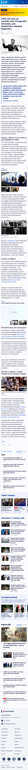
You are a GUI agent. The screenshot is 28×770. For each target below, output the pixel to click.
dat (2, 31)
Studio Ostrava (18, 738)
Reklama (17, 732)
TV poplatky (4, 735)
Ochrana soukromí (10, 767)
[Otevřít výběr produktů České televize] (26, 2)
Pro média (17, 729)
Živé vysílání (4, 732)
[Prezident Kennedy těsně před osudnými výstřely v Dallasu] (14, 384)
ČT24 (9, 445)
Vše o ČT (3, 754)
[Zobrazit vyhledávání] (23, 2)
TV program (4, 729)
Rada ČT (17, 741)
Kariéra (17, 744)
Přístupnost (19, 767)
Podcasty (3, 741)
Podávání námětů (19, 747)
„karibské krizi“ (11, 241)
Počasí (3, 744)
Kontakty (17, 754)
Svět (4, 445)
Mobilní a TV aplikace (6, 751)
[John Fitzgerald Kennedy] (14, 43)
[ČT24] (4, 2)
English (3, 767)
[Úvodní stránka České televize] (7, 711)
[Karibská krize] (14, 227)
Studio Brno (18, 735)
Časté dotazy (18, 751)
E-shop (3, 747)
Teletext (3, 738)
